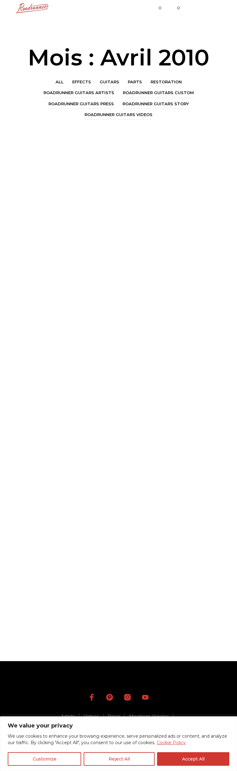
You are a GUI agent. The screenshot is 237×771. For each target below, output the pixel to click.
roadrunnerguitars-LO (47, 355)
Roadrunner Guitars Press (81, 103)
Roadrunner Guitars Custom (158, 92)
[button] (155, 8)
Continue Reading (47, 368)
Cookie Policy (171, 742)
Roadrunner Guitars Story (156, 103)
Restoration (166, 81)
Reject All (119, 759)
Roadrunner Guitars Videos (118, 114)
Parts (135, 81)
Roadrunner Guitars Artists (79, 92)
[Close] (230, 721)
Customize (44, 759)
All (60, 81)
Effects (81, 81)
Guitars (109, 81)
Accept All (193, 759)
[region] (118, 743)
